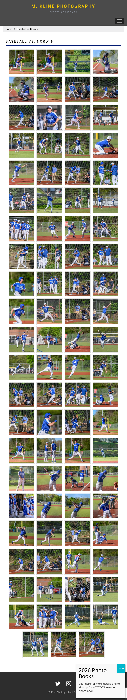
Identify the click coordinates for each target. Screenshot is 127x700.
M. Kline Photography (63, 6)
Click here (85, 683)
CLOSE (121, 668)
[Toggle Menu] (119, 20)
